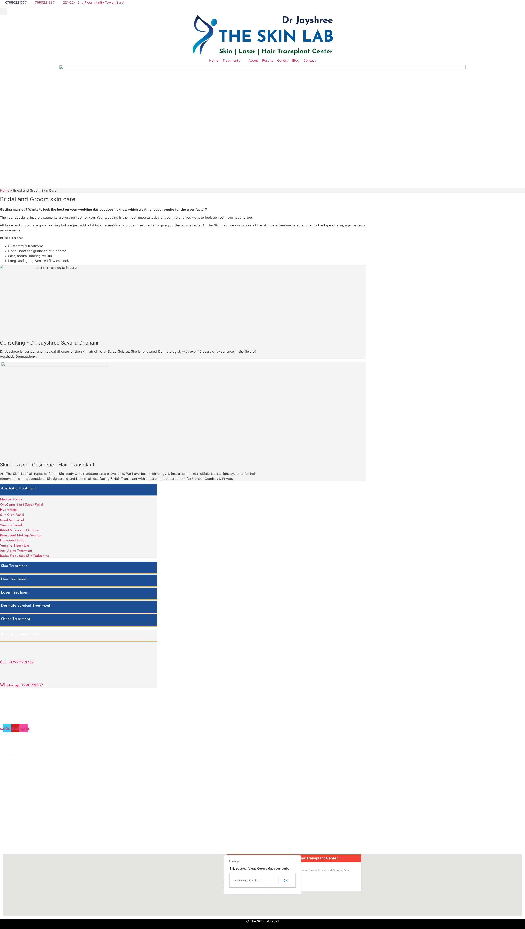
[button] (3, 11)
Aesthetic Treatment (18, 488)
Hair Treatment (14, 579)
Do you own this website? (247, 880)
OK (285, 880)
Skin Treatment (14, 566)
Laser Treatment (15, 593)
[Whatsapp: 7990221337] (4, 673)
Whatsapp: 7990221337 (21, 685)
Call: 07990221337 (17, 662)
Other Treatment (15, 619)
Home (4, 190)
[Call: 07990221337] (4, 650)
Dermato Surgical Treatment (25, 606)
